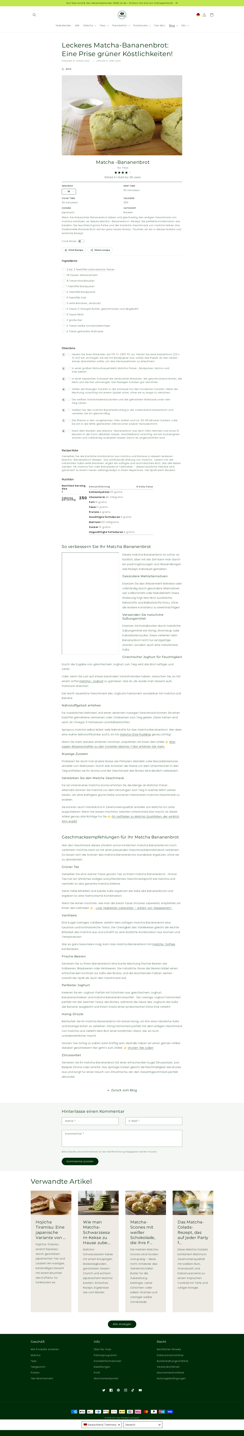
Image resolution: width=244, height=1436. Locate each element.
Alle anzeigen (122, 1324)
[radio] (116, 172)
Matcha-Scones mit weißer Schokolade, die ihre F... (142, 1232)
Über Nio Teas (102, 1349)
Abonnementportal (106, 1378)
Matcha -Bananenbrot (123, 162)
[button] (34, 15)
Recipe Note (70, 450)
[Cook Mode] (81, 241)
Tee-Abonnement (42, 1378)
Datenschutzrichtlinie (170, 1355)
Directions (68, 348)
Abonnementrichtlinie (170, 1372)
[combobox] (102, 1424)
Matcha (36, 1355)
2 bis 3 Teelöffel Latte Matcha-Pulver (91, 269)
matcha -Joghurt (91, 681)
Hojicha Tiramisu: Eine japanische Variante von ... (51, 1230)
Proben (35, 1372)
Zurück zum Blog (124, 1090)
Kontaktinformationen (108, 1361)
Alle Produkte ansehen (45, 1349)
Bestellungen (102, 1367)
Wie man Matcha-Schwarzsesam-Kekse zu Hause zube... (96, 1232)
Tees (34, 1361)
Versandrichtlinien (168, 1367)
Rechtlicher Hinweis (169, 1349)
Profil (97, 1372)
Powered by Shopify (130, 1418)
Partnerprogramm (105, 1355)
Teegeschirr (38, 1367)
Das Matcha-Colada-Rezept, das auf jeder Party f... (193, 1232)
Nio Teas (116, 1418)
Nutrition (68, 479)
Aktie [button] (69, 69)
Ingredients (69, 260)
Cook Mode (69, 241)
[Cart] (211, 15)
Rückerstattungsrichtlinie (172, 1361)
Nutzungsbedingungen (171, 1378)
